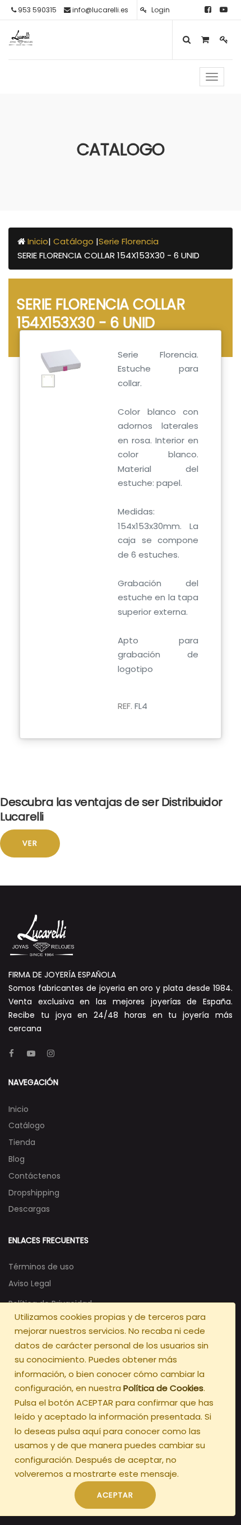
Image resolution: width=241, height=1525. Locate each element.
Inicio (37, 241)
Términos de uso (41, 1266)
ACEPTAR (115, 1495)
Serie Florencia (129, 241)
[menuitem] (18, 1109)
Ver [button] (30, 843)
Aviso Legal (29, 1283)
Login (160, 10)
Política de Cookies (163, 1388)
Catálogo (74, 241)
